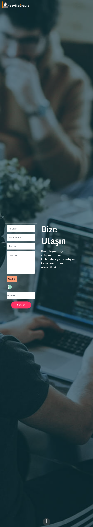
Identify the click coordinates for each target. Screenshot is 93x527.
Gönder (21, 305)
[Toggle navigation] (89, 4)
